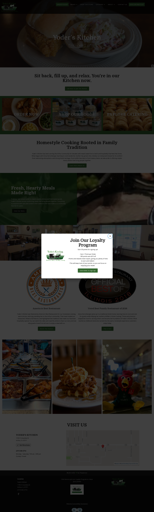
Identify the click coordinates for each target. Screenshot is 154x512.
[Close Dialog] (110, 236)
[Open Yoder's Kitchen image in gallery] (63, 252)
